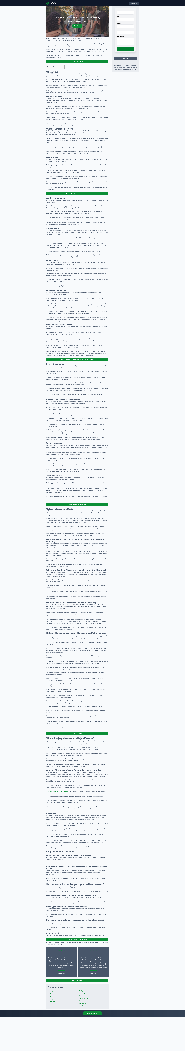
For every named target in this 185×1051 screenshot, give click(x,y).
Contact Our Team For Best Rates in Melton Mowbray (77, 359)
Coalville (81, 1001)
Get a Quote (77, 26)
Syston (52, 991)
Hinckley (81, 1006)
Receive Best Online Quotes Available (77, 194)
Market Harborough (84, 998)
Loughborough (54, 999)
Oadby (81, 991)
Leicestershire (54, 1004)
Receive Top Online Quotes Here (77, 504)
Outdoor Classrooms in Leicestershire (58, 791)
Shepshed (82, 996)
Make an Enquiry (92, 1013)
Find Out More (77, 733)
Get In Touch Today (77, 61)
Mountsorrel (53, 994)
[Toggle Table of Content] (61, 67)
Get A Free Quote (77, 980)
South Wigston (83, 993)
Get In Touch (125, 58)
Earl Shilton (82, 1003)
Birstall (52, 996)
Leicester (52, 1001)
